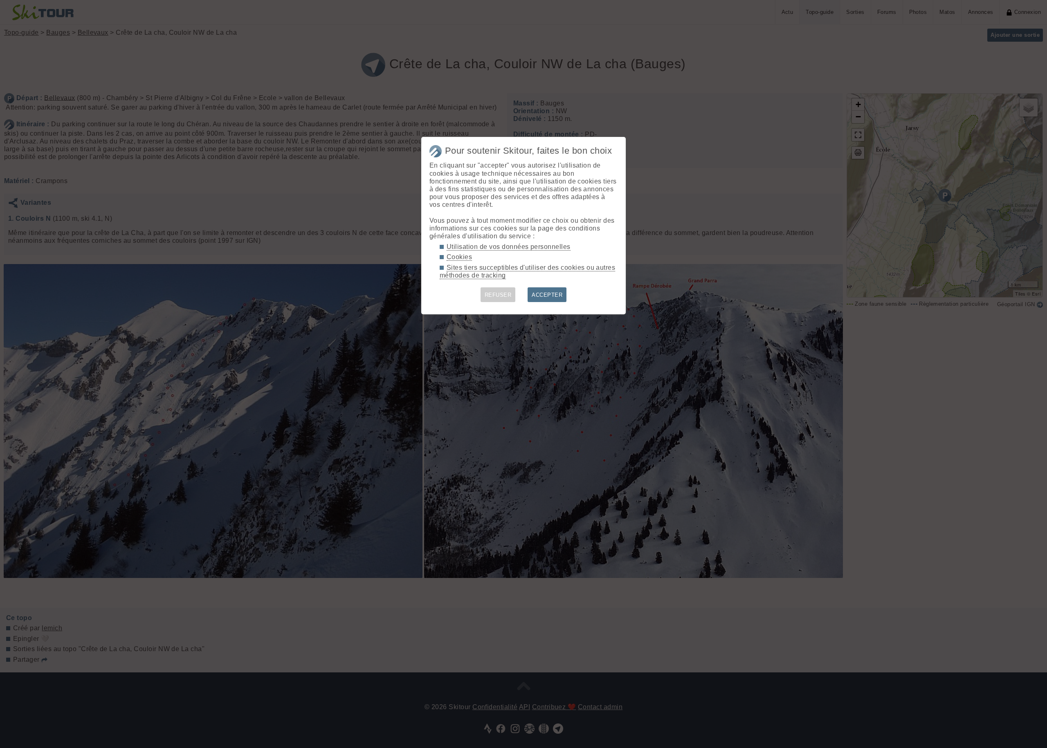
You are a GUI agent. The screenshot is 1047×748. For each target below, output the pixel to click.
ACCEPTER (547, 295)
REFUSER (498, 295)
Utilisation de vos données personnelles (509, 246)
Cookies (459, 256)
